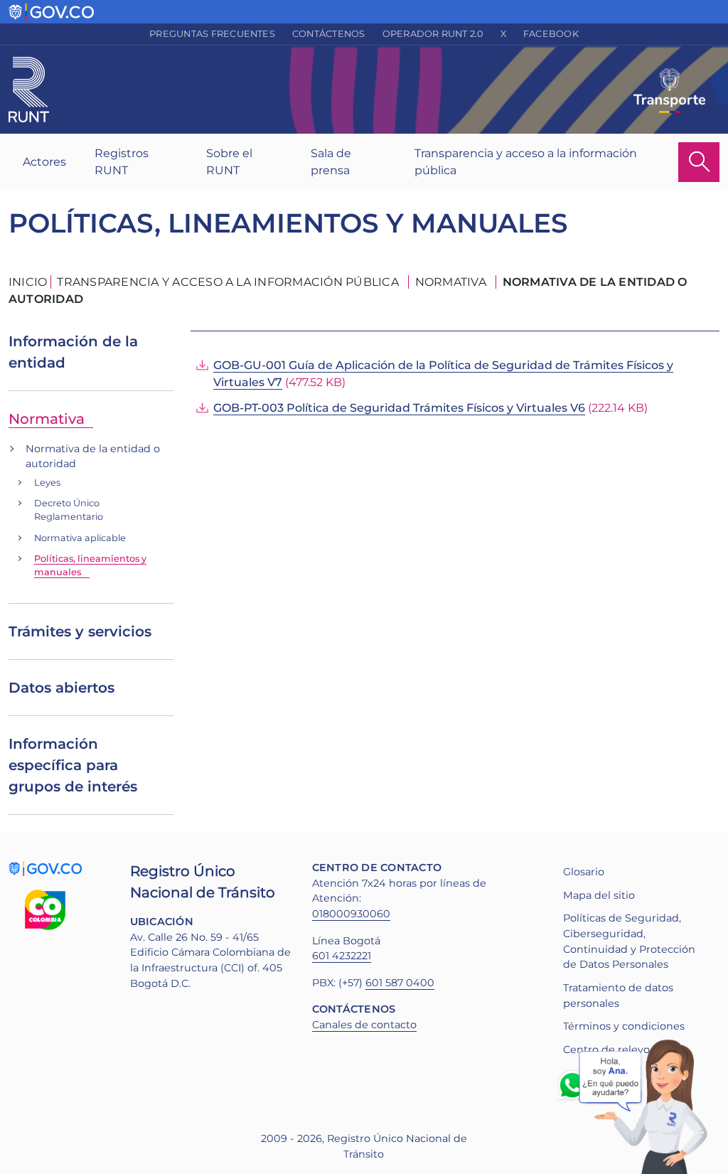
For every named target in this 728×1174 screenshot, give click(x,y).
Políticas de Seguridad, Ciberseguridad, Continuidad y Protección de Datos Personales (629, 941)
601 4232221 (341, 955)
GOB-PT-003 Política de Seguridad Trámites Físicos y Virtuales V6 (399, 408)
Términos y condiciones (624, 1026)
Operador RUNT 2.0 (432, 33)
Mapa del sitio (599, 895)
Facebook (551, 33)
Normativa (47, 418)
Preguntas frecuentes (212, 33)
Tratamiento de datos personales (618, 995)
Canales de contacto (364, 1024)
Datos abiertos (61, 687)
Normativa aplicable (80, 538)
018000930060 (351, 913)
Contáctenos (328, 33)
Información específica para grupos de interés (73, 765)
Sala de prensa (331, 161)
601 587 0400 (399, 982)
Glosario (583, 871)
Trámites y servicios (80, 631)
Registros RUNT (122, 161)
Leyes (47, 482)
